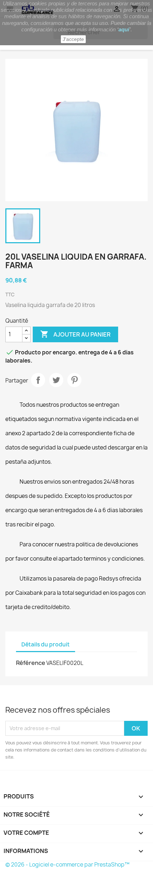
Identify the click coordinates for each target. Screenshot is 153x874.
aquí (123, 29)
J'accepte (73, 39)
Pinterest (74, 380)
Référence (30, 662)
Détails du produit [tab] (45, 644)
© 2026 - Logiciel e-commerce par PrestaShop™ (67, 864)
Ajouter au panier (75, 334)
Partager (38, 380)
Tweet (56, 380)
